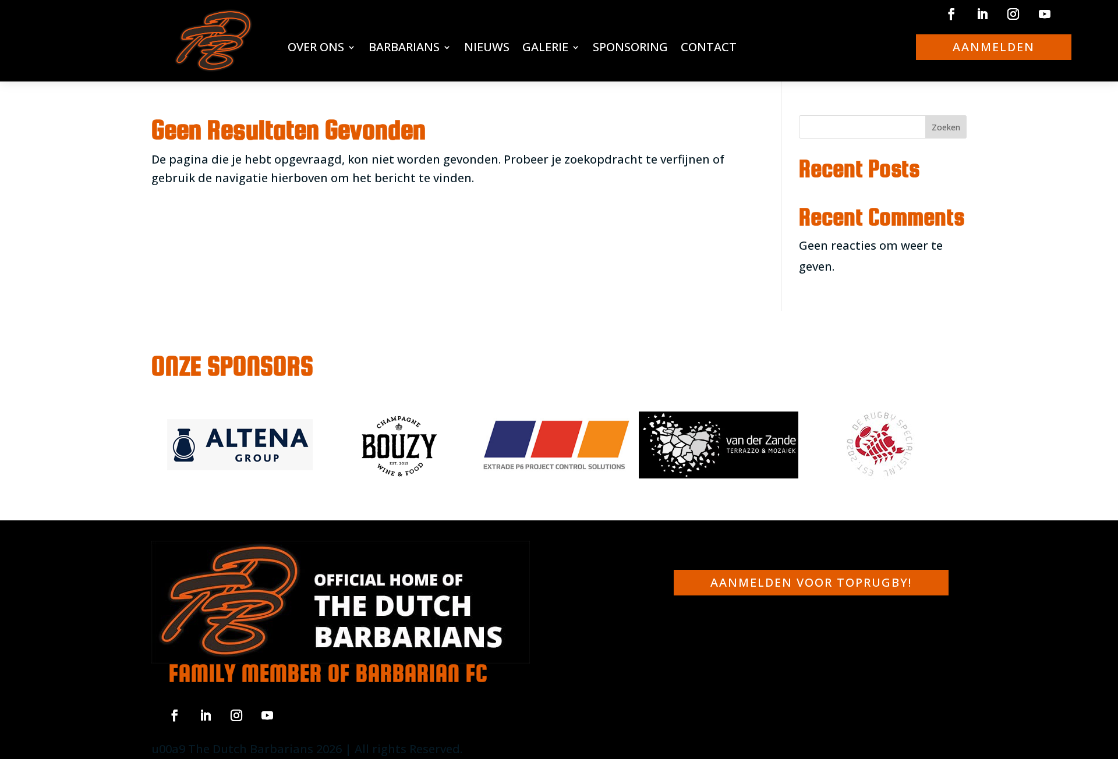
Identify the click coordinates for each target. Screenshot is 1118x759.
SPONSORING (630, 47)
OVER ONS (316, 47)
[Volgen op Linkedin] (982, 14)
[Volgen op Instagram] (1013, 14)
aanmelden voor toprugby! (811, 582)
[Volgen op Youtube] (1044, 14)
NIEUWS (487, 47)
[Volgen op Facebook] (951, 14)
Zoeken (946, 127)
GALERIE (545, 47)
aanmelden (994, 47)
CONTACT (709, 47)
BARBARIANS (404, 47)
